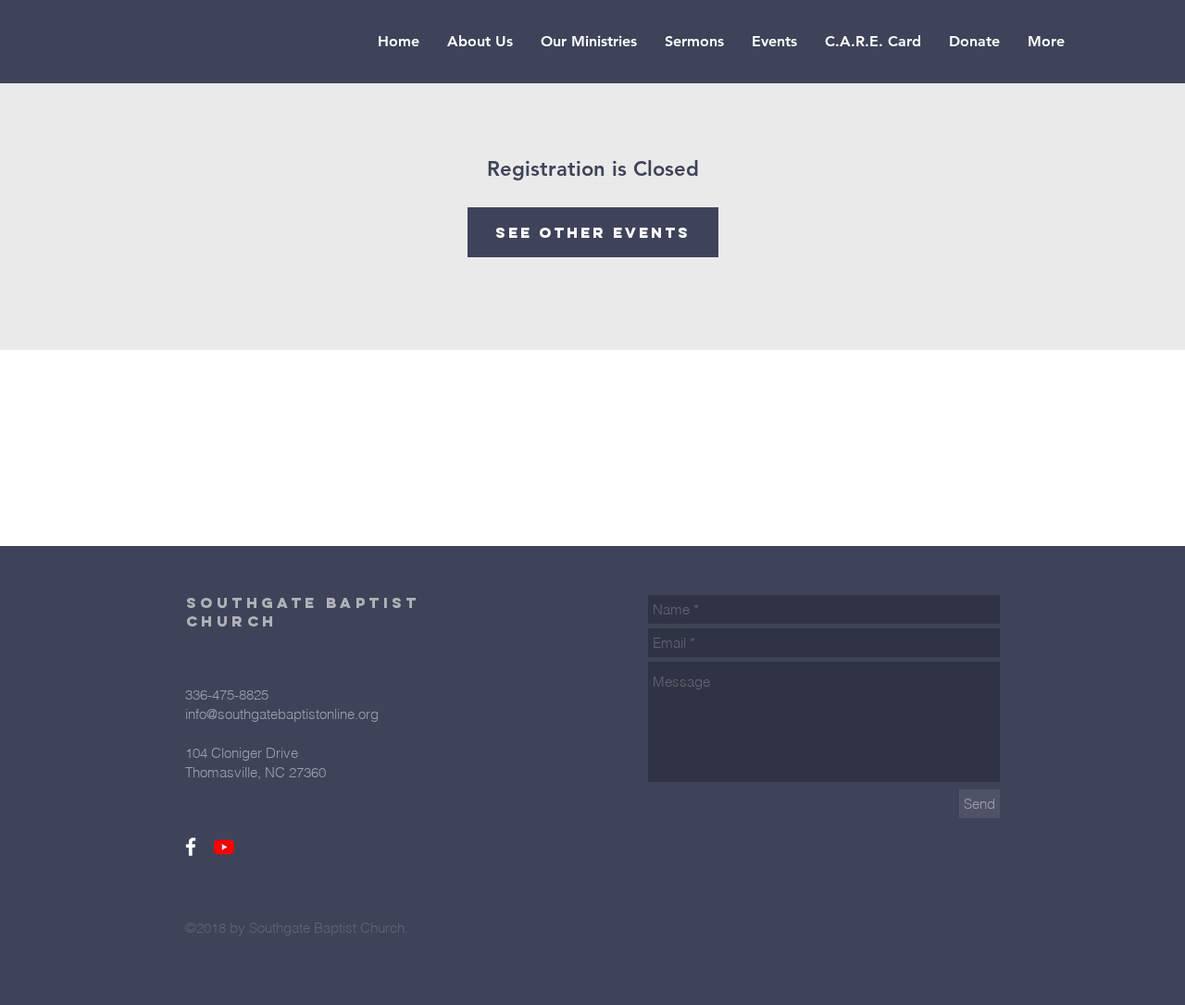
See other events (593, 232)
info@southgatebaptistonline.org (282, 714)
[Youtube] (224, 847)
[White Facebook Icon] (191, 847)
